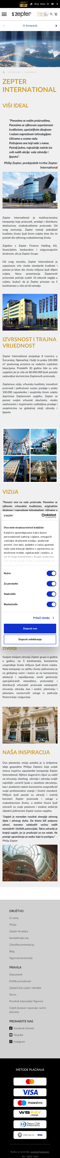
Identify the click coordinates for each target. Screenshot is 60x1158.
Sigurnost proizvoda (20, 958)
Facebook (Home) (24, 1028)
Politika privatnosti (20, 981)
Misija (12, 924)
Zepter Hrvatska (18, 931)
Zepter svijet (15, 72)
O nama (13, 918)
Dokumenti (15, 974)
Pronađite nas (21, 1021)
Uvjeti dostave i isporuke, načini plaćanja (27, 1010)
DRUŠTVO (16, 911)
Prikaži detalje (41, 617)
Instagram (19, 1041)
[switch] (51, 583)
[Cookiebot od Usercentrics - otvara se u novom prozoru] (42, 516)
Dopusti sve (30, 628)
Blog (11, 951)
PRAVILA (15, 967)
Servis (12, 994)
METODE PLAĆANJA (30, 1069)
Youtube (18, 1035)
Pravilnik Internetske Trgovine (26, 1001)
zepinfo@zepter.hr (40, 1152)
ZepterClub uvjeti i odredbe (25, 988)
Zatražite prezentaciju (21, 944)
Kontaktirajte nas (19, 938)
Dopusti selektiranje (30, 639)
